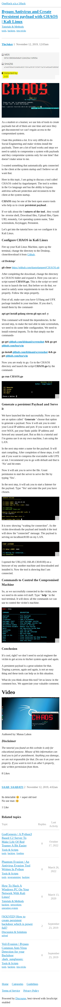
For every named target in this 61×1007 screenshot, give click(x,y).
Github (31, 254)
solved (5, 935)
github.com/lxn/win (13, 345)
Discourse (20, 998)
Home (5, 984)
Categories (17, 984)
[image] (30, 65)
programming (14, 877)
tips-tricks (21, 30)
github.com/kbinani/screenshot (26, 341)
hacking (11, 30)
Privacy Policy (31, 990)
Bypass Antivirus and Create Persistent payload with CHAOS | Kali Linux (30, 16)
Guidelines (32, 984)
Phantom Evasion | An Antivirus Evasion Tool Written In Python (16, 865)
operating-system (10, 908)
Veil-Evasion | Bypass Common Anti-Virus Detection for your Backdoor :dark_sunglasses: (15, 951)
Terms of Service (11, 990)
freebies (20, 853)
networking (16, 904)
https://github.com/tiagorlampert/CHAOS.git (35, 267)
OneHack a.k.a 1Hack (14, 3)
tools (4, 30)
